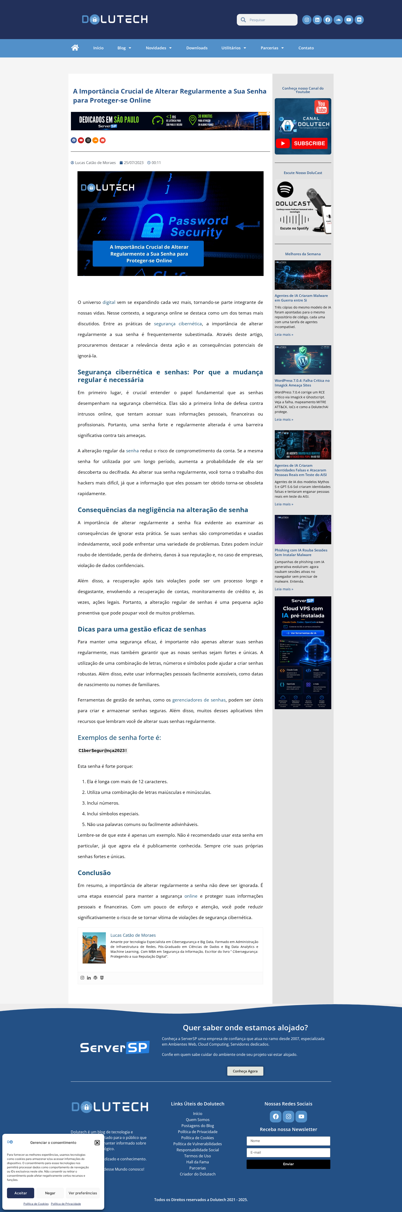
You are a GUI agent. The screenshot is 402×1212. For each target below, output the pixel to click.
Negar (50, 1193)
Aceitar (20, 1193)
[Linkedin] (317, 19)
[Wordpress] (95, 978)
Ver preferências (83, 1193)
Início (98, 48)
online (191, 896)
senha (132, 451)
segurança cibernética (178, 324)
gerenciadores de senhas (199, 700)
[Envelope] (103, 140)
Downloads (197, 48)
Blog (121, 48)
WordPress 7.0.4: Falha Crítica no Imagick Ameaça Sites (302, 382)
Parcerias (269, 48)
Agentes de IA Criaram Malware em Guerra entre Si (301, 297)
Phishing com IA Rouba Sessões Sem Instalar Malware (301, 552)
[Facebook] (327, 19)
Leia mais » (284, 334)
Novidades (156, 48)
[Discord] (359, 19)
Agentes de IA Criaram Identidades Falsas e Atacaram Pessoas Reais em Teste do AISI (301, 470)
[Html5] (102, 978)
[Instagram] (307, 19)
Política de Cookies (36, 1203)
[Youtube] (348, 19)
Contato (306, 48)
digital (108, 302)
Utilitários (231, 48)
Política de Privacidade (66, 1203)
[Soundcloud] (338, 19)
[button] (97, 1142)
